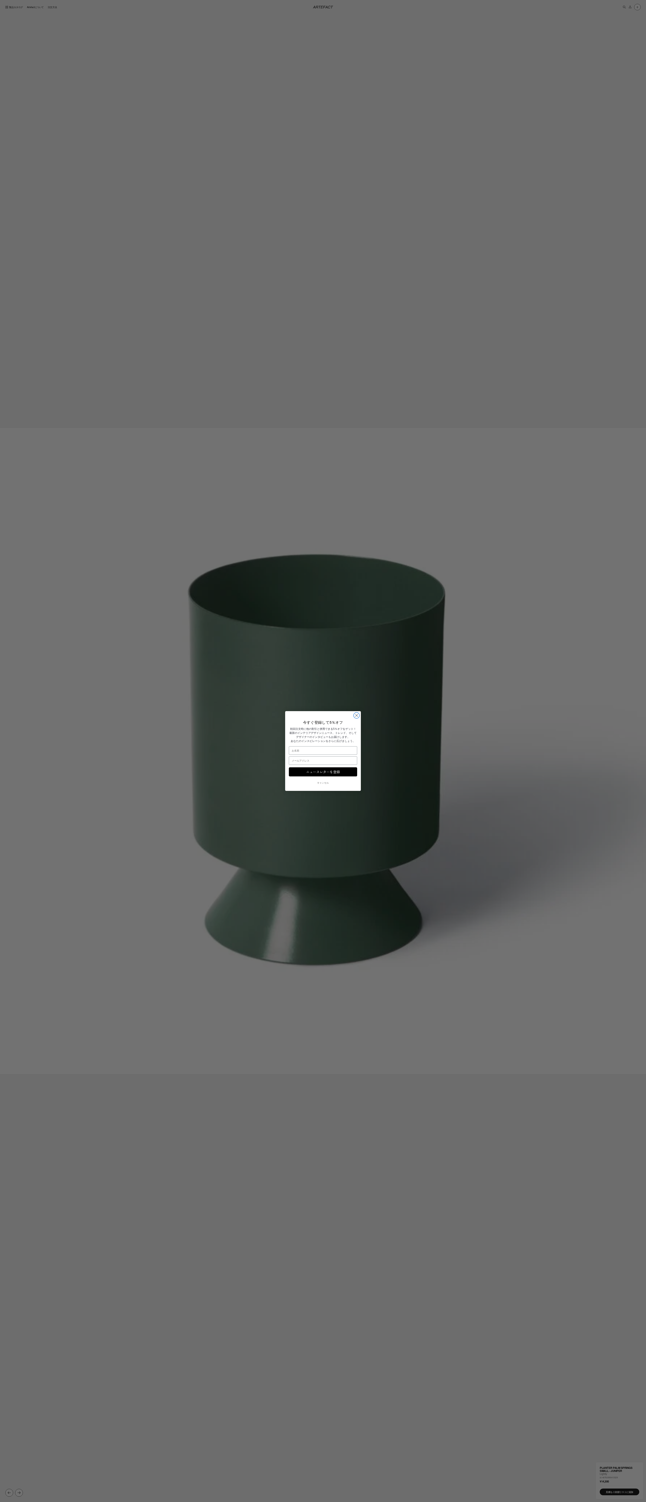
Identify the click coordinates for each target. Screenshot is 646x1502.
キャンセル (323, 782)
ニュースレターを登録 (323, 771)
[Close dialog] (357, 715)
